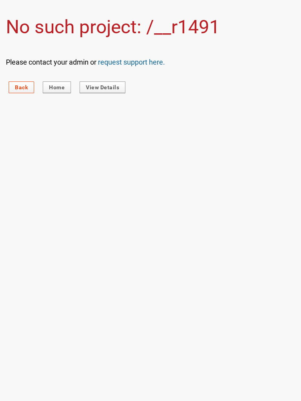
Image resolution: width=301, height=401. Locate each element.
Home (57, 87)
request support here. (131, 62)
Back (21, 87)
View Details (102, 87)
